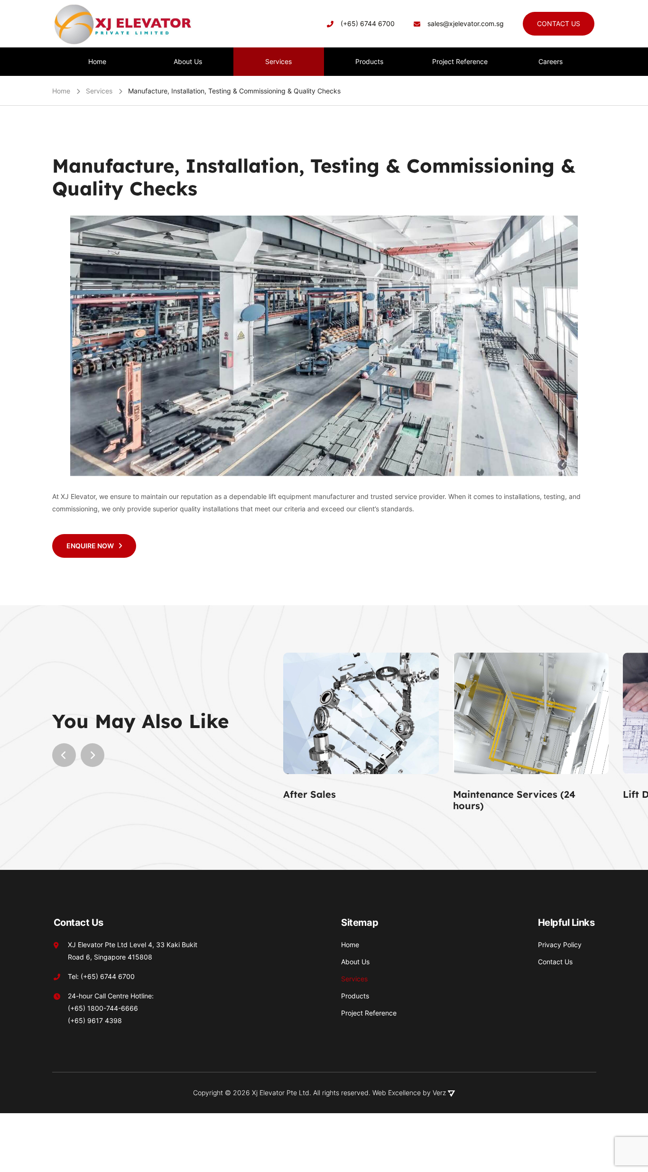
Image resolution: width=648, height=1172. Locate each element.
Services (99, 90)
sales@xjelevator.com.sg (465, 23)
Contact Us (558, 23)
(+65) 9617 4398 (95, 1020)
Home (61, 90)
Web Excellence (396, 1092)
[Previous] (64, 755)
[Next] (92, 755)
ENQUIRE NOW (90, 545)
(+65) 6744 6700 (368, 23)
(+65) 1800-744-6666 (103, 1008)
